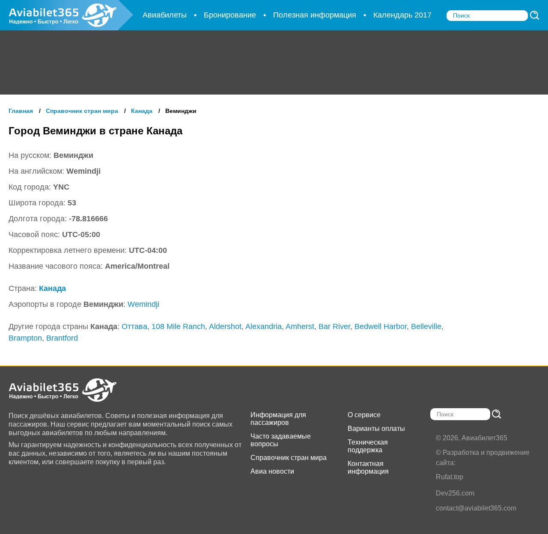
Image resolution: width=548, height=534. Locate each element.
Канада (52, 288)
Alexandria (263, 326)
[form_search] (534, 15)
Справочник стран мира (288, 457)
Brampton (25, 338)
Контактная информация (368, 467)
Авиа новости (272, 471)
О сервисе (364, 414)
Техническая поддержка (368, 446)
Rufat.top (449, 477)
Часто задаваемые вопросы (280, 440)
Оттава (134, 326)
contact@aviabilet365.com (476, 508)
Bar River (334, 326)
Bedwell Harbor (380, 326)
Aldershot (225, 326)
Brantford (62, 338)
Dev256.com (455, 493)
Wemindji (143, 304)
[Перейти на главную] (71, 390)
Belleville (426, 326)
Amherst (300, 326)
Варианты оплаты (376, 428)
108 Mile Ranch (178, 326)
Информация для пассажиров (278, 418)
